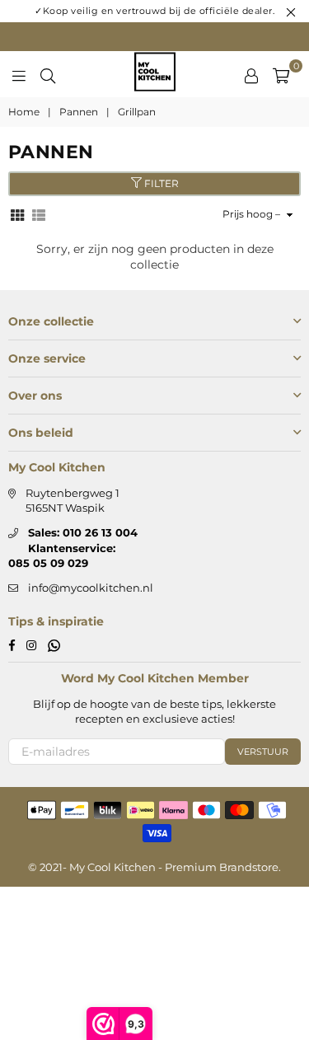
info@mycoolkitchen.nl (90, 587)
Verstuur (262, 751)
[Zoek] (48, 74)
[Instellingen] (251, 74)
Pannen (78, 111)
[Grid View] (17, 213)
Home (24, 111)
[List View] (39, 213)
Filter (160, 183)
